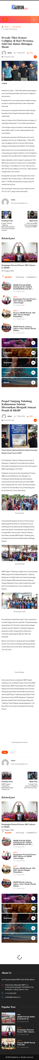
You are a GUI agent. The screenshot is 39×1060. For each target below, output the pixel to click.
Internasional (16, 27)
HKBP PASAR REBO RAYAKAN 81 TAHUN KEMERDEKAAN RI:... (23, 287)
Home (6, 27)
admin (9, 53)
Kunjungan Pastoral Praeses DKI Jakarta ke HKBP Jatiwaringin (24, 301)
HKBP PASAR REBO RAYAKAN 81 (26, 1018)
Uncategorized (18, 324)
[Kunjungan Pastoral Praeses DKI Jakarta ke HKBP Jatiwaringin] (8, 1030)
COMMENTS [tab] (31, 277)
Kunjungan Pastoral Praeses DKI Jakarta (25, 1031)
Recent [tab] (8, 277)
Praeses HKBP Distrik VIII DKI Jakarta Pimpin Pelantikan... (24, 315)
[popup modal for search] (34, 19)
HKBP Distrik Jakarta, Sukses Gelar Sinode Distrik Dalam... (24, 328)
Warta (20, 263)
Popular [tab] (20, 277)
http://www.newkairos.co (19, 203)
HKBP (15, 283)
